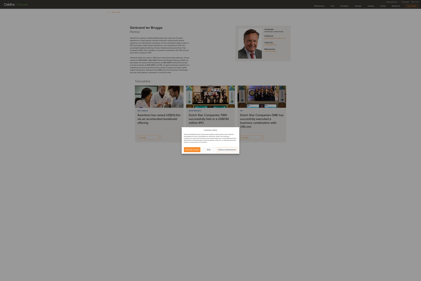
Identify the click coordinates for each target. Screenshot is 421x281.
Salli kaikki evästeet (192, 150)
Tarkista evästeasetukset (227, 150)
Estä (208, 150)
